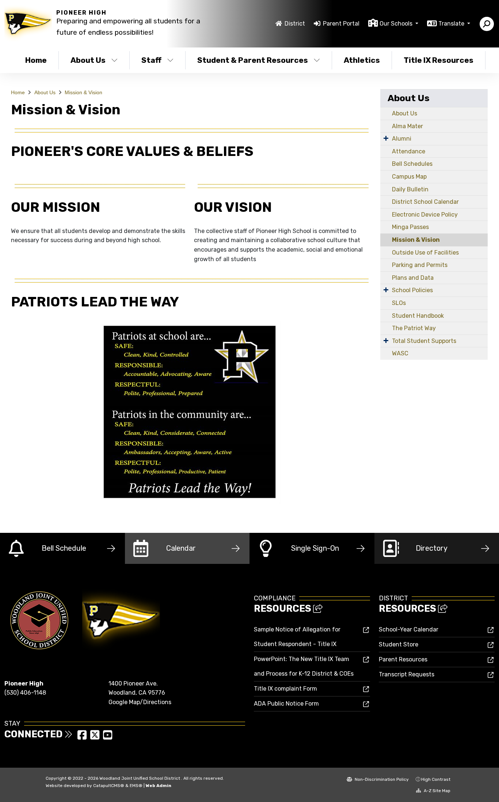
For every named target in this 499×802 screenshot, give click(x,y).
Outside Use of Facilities (425, 252)
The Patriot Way (414, 328)
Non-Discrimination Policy (381, 779)
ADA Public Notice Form (286, 703)
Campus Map (409, 176)
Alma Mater (407, 126)
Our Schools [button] (397, 23)
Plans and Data (413, 277)
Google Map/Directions (139, 702)
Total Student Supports (424, 340)
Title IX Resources (438, 60)
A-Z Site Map (436, 790)
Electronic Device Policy (425, 214)
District (295, 23)
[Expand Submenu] (386, 138)
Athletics (362, 60)
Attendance (408, 151)
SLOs (399, 302)
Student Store (398, 644)
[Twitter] (95, 737)
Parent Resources (403, 659)
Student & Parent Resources (252, 60)
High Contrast (435, 779)
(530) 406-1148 (25, 692)
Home (36, 60)
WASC (400, 353)
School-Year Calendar (408, 629)
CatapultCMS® (108, 785)
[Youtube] (107, 737)
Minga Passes (410, 227)
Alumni (401, 138)
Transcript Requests (406, 674)
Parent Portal (341, 23)
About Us (88, 60)
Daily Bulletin (410, 189)
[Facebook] (82, 737)
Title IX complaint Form (285, 688)
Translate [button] (452, 23)
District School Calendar (425, 201)
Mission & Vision (83, 92)
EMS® (136, 785)
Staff (151, 60)
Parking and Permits (419, 264)
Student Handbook (418, 315)
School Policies (412, 290)
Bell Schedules (412, 163)
